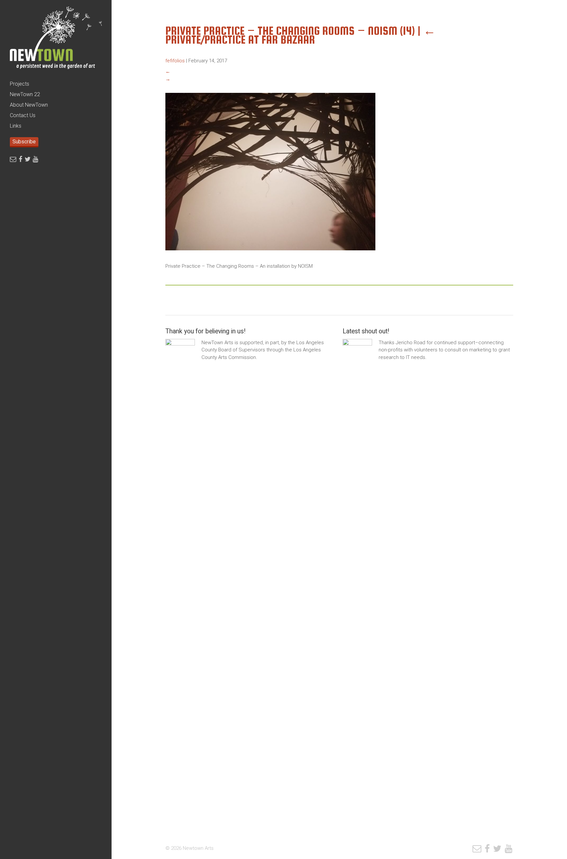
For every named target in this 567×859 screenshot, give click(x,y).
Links (15, 126)
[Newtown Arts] (56, 39)
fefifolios (175, 61)
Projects (19, 84)
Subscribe (24, 141)
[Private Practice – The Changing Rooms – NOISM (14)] (270, 255)
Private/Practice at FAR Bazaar (300, 35)
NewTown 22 (25, 94)
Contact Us (22, 115)
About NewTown (29, 105)
